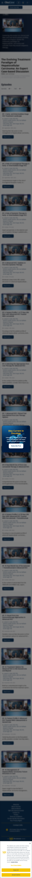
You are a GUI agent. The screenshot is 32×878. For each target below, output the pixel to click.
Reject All (16, 870)
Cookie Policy (14, 862)
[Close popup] (28, 428)
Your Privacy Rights (16, 865)
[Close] (30, 843)
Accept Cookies (16, 875)
